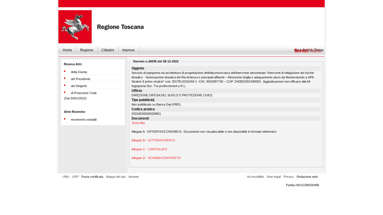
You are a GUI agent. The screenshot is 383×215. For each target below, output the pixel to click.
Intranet (133, 176)
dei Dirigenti (79, 86)
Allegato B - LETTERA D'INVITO (153, 140)
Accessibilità (255, 176)
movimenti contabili (83, 119)
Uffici (66, 176)
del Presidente (80, 79)
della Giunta (79, 72)
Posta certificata (92, 176)
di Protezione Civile (84, 93)
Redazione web (307, 176)
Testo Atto (138, 123)
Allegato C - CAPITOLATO (149, 149)
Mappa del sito (116, 176)
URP (75, 176)
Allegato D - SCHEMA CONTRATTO (156, 158)
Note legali (274, 176)
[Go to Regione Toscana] (75, 26)
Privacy (288, 176)
